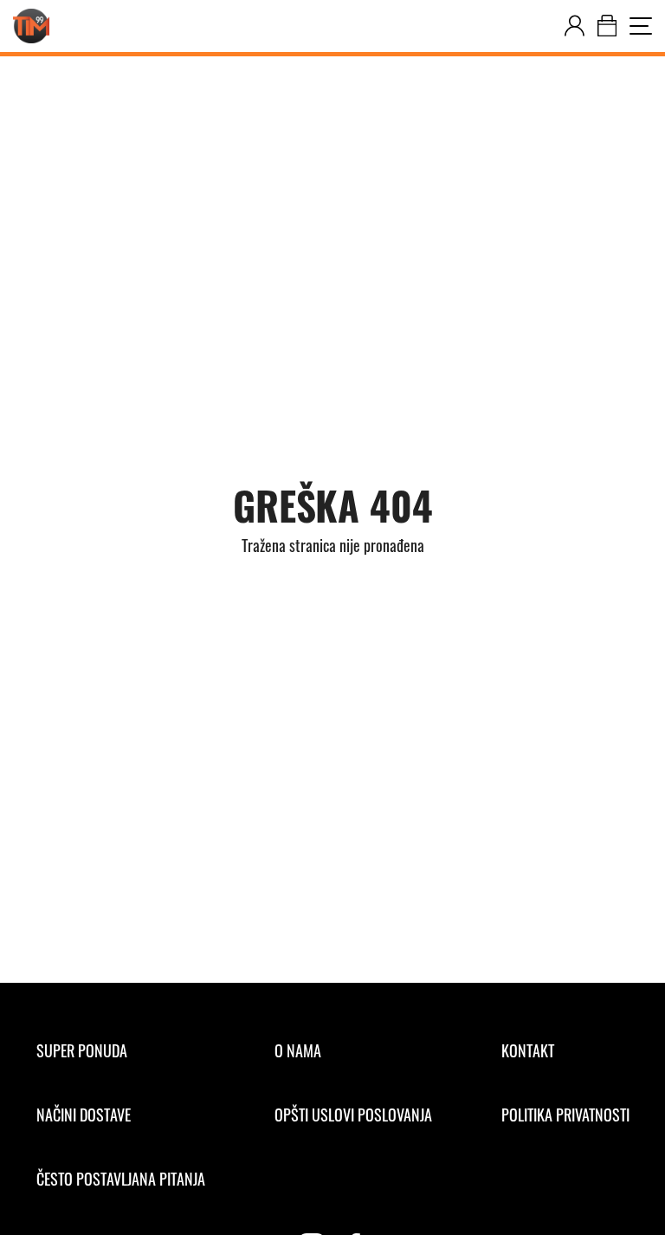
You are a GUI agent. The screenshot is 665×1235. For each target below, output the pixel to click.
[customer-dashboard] (574, 26)
